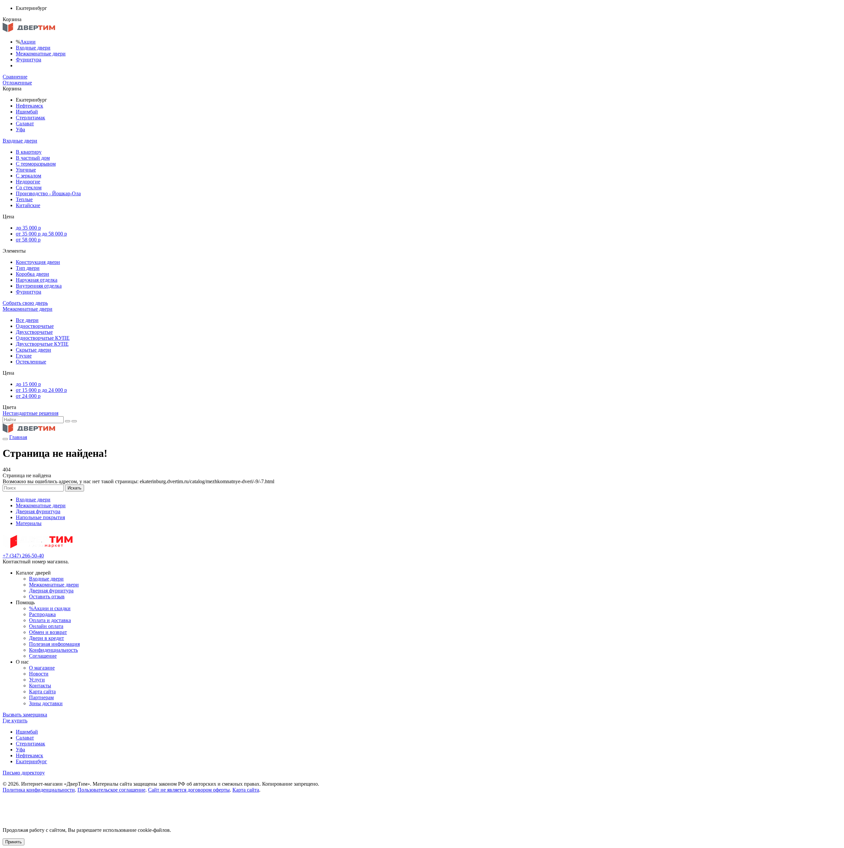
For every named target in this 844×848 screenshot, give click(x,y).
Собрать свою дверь (25, 303)
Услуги (37, 679)
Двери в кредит (46, 638)
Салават (25, 123)
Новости (38, 673)
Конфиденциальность (53, 650)
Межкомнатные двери (41, 53)
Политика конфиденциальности (39, 790)
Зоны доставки (46, 703)
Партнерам (41, 697)
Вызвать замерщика (25, 714)
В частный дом (33, 158)
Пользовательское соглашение (111, 790)
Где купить (15, 720)
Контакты (40, 685)
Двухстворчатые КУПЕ (42, 344)
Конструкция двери (38, 262)
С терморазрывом (36, 164)
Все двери (27, 320)
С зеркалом (28, 175)
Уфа (20, 129)
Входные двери (33, 47)
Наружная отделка (36, 280)
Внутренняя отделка (39, 286)
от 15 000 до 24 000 (41, 390)
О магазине (42, 668)
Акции (28, 42)
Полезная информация (54, 644)
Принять (13, 841)
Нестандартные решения (30, 413)
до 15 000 (28, 384)
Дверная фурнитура (38, 511)
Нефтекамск (29, 106)
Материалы (29, 523)
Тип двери (28, 268)
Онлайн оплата (46, 626)
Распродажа (42, 614)
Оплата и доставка (50, 620)
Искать (74, 488)
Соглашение (43, 656)
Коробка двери (32, 274)
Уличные (26, 170)
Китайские (28, 205)
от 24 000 (28, 396)
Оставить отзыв (47, 596)
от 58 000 (28, 239)
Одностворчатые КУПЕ (43, 338)
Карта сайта (42, 691)
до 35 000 (28, 228)
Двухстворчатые (34, 332)
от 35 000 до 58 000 (41, 233)
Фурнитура (28, 59)
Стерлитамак (30, 117)
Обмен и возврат (48, 632)
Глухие (24, 356)
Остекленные (31, 361)
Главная (18, 437)
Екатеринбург (31, 761)
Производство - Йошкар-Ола (48, 193)
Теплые (24, 199)
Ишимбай (27, 111)
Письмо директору (24, 772)
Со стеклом (29, 187)
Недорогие (28, 181)
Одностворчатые (35, 326)
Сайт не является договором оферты (189, 790)
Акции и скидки (50, 608)
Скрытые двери (33, 350)
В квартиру (29, 152)
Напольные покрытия (40, 517)
